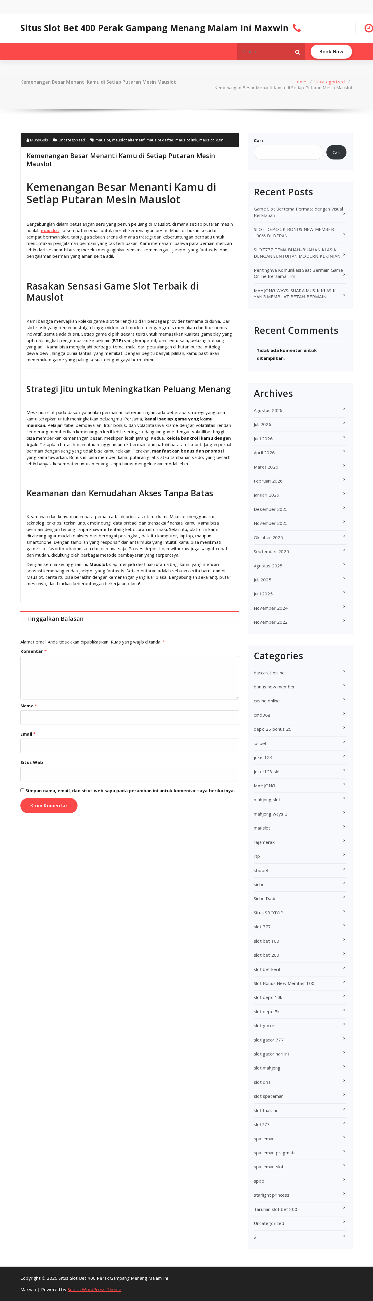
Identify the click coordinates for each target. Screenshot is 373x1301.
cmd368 (262, 715)
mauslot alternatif (128, 140)
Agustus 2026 (268, 410)
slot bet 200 (266, 955)
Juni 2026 (263, 438)
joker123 (263, 757)
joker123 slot (267, 771)
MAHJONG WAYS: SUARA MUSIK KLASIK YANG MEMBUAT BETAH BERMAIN (295, 293)
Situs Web (31, 762)
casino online (267, 701)
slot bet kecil (267, 969)
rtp (257, 856)
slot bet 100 (266, 941)
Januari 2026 (266, 495)
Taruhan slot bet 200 (275, 1209)
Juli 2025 (262, 580)
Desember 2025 (271, 509)
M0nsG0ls (38, 140)
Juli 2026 (262, 424)
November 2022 (271, 622)
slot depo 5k (266, 1011)
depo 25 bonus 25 (272, 729)
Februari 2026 (268, 481)
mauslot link (186, 140)
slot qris (262, 1082)
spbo (259, 1181)
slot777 (262, 1124)
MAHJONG (264, 785)
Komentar (33, 651)
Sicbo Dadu (265, 898)
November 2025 (271, 523)
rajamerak (264, 842)
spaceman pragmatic (275, 1153)
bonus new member (274, 687)
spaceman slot (269, 1167)
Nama (28, 706)
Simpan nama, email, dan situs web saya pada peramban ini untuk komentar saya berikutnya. (130, 790)
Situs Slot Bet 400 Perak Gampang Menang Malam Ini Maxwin (154, 28)
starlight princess (272, 1195)
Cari (258, 140)
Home (299, 82)
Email (28, 734)
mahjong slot (267, 799)
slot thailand (266, 1110)
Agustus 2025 (268, 566)
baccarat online (269, 673)
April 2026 (264, 452)
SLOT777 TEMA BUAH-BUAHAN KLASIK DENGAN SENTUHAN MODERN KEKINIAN (297, 253)
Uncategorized (329, 82)
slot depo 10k (268, 997)
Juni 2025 (263, 594)
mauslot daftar (160, 140)
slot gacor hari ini (271, 1054)
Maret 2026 (266, 467)
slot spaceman (269, 1096)
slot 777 (262, 927)
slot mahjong (267, 1068)
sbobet (261, 870)
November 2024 (271, 608)
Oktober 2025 (268, 537)
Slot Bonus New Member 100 (284, 983)
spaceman (264, 1139)
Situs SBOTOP (268, 913)
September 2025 (271, 551)
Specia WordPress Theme (94, 1289)
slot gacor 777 (269, 1040)
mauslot (103, 140)
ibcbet (260, 743)
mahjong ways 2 (270, 814)
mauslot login (211, 140)
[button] (298, 52)
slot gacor (264, 1025)
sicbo (259, 884)
